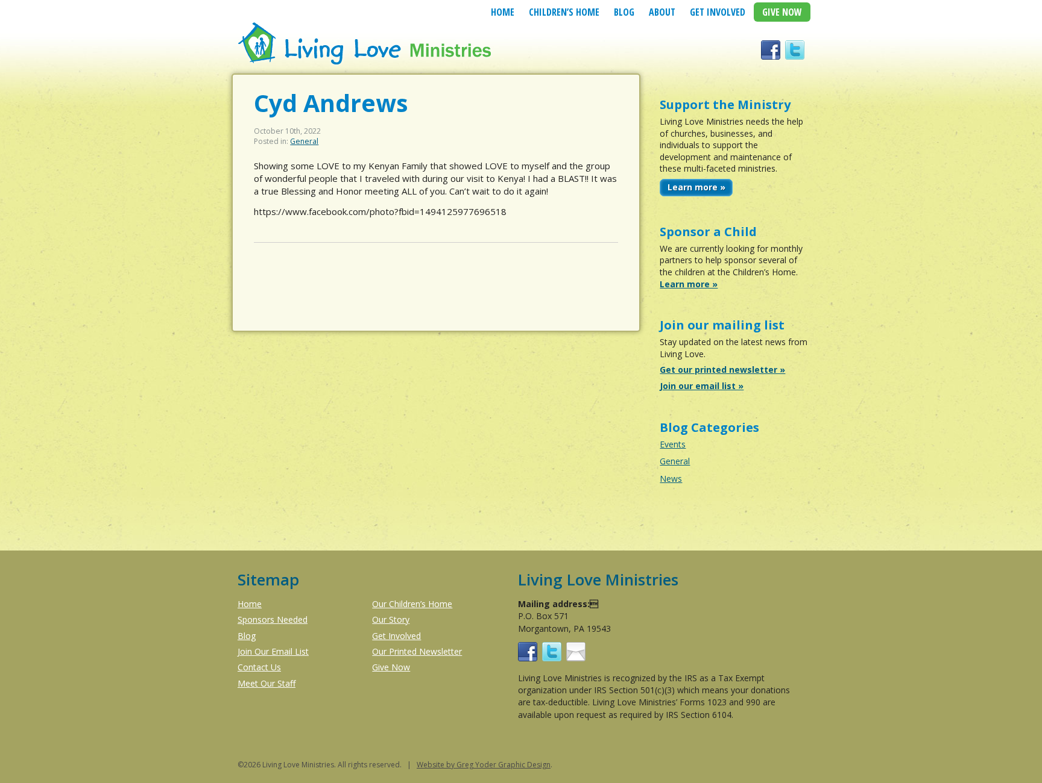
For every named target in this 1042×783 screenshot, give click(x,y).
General (304, 141)
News (671, 478)
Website (430, 765)
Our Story (390, 619)
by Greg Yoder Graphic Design (497, 765)
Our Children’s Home (412, 604)
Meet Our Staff (266, 683)
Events (673, 444)
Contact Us (259, 667)
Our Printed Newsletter (417, 651)
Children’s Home (564, 12)
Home (502, 12)
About (662, 12)
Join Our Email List (273, 651)
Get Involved (717, 12)
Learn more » (696, 187)
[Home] (366, 62)
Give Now (782, 12)
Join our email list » (702, 386)
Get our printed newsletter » (722, 369)
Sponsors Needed (273, 619)
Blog (624, 12)
